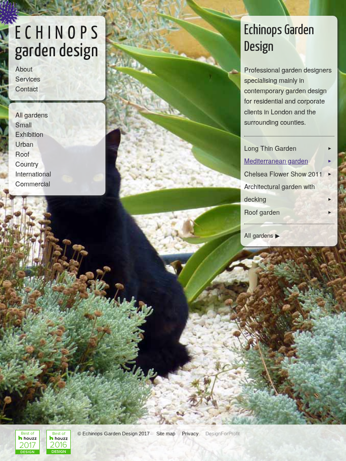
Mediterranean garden (288, 160)
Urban (24, 144)
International (33, 173)
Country (26, 163)
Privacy (190, 433)
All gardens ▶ (262, 235)
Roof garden (288, 212)
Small (23, 124)
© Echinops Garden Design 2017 (113, 433)
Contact (26, 88)
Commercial (32, 183)
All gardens (31, 114)
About (23, 68)
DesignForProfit (222, 433)
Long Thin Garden (288, 148)
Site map (165, 433)
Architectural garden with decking (288, 192)
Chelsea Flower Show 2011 (288, 173)
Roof (22, 153)
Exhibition (29, 134)
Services (27, 78)
